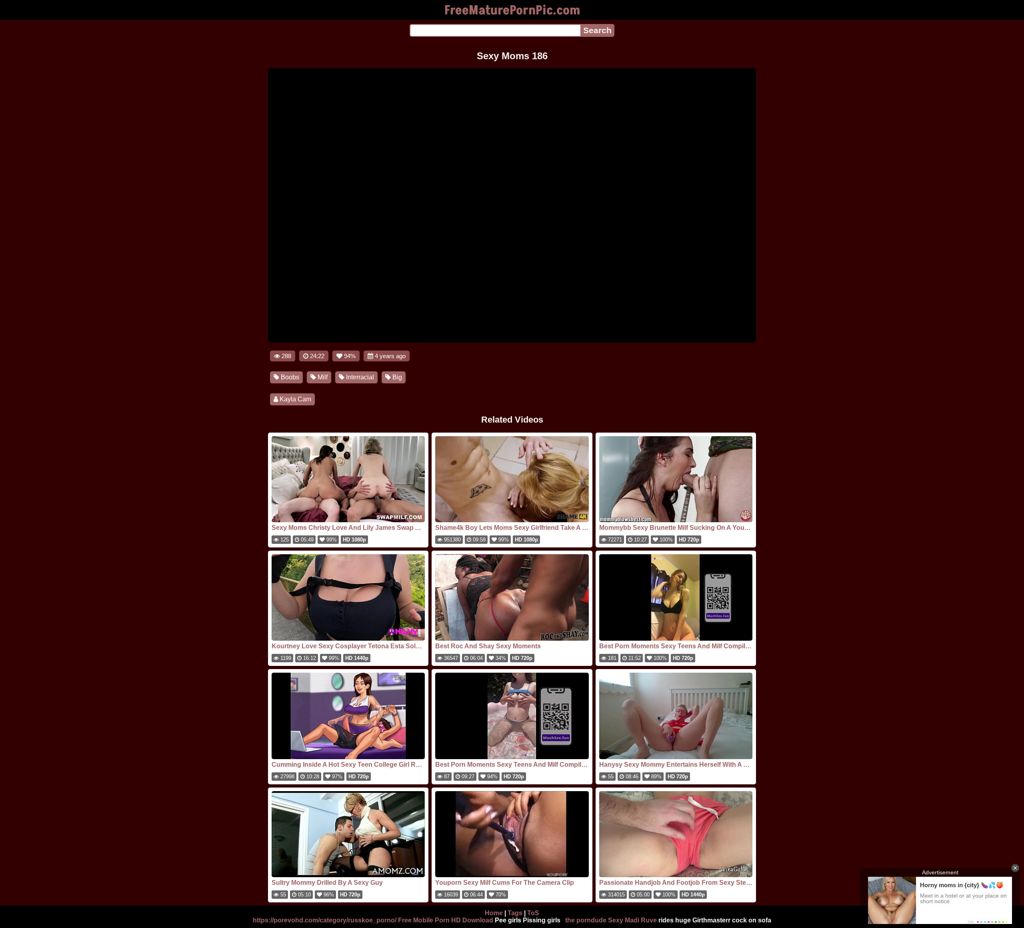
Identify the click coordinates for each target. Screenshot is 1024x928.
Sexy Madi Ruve (632, 920)
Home (494, 913)
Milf (322, 377)
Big (396, 377)
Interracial (359, 377)
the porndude (585, 920)
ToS (533, 913)
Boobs (289, 377)
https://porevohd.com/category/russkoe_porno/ (324, 920)
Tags (515, 913)
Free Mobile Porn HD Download (445, 920)
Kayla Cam (294, 399)
